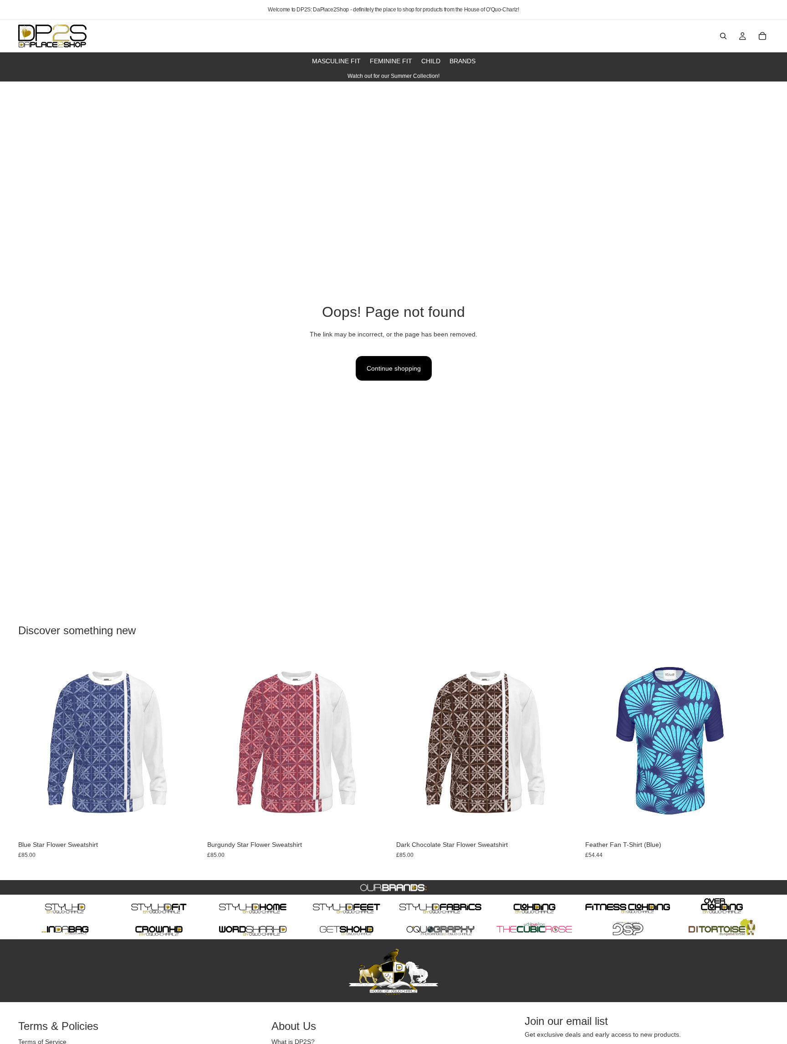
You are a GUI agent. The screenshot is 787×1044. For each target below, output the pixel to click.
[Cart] (762, 36)
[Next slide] (755, 744)
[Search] (723, 36)
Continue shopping (394, 368)
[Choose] (187, 822)
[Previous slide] (599, 744)
